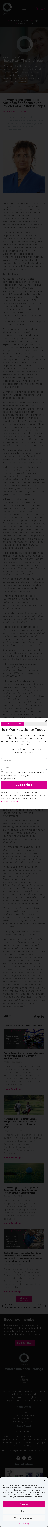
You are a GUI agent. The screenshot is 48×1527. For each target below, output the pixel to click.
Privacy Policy (24, 1524)
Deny (24, 1511)
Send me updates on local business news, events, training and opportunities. (22, 775)
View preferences (24, 1518)
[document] (24, 763)
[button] (44, 1480)
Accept (24, 1504)
